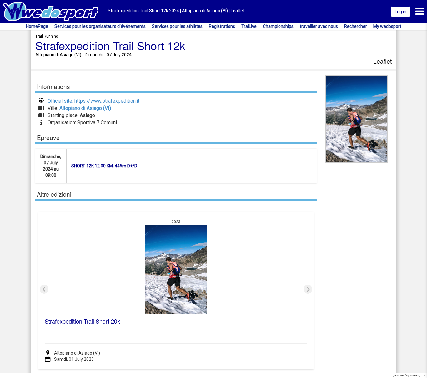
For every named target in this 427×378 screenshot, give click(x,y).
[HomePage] (50, 11)
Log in (400, 11)
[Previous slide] (44, 289)
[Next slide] (308, 289)
